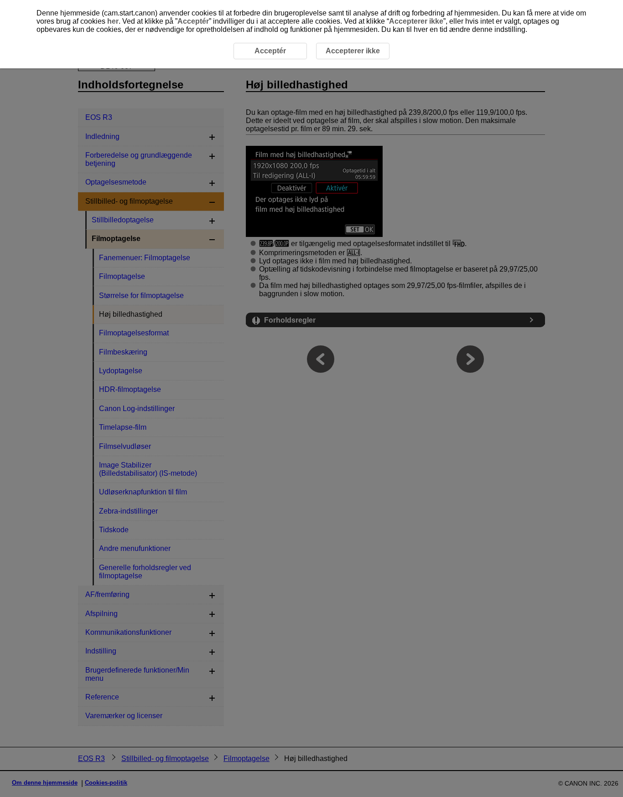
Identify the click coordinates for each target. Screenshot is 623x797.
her (113, 21)
